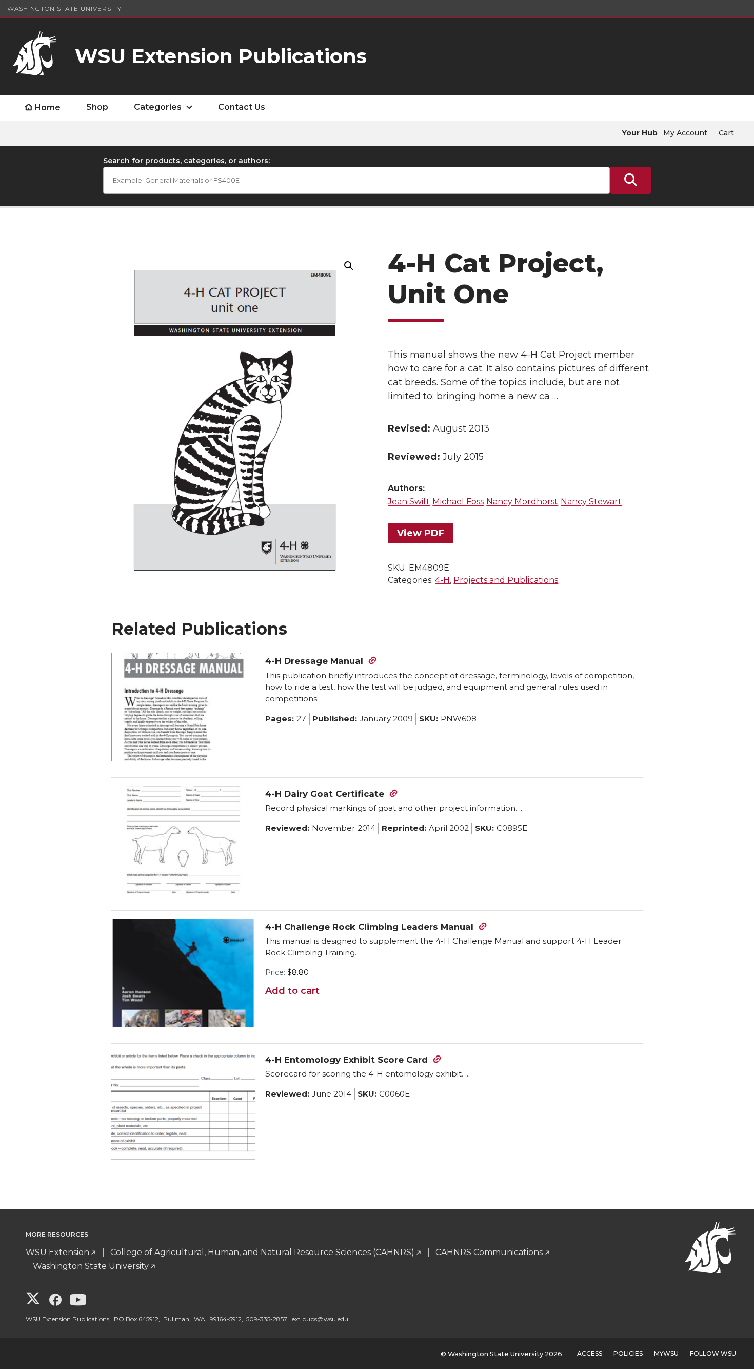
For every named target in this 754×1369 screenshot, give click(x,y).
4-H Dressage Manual (314, 661)
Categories (158, 107)
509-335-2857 (266, 1319)
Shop (97, 107)
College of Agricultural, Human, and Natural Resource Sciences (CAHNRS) (262, 1252)
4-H (442, 580)
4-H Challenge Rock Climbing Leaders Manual (369, 927)
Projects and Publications (505, 580)
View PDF (420, 533)
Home (47, 107)
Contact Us (241, 107)
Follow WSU (713, 1353)
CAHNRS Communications (489, 1252)
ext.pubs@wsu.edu (320, 1319)
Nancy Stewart (591, 501)
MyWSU (666, 1353)
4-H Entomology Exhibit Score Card (346, 1059)
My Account (685, 133)
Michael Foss (458, 501)
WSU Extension (57, 1252)
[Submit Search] (630, 180)
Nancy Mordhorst (522, 501)
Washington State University (64, 8)
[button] (349, 266)
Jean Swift (409, 501)
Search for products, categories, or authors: (186, 160)
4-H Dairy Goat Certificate (324, 794)
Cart (726, 133)
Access (589, 1353)
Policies (628, 1353)
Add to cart (292, 990)
